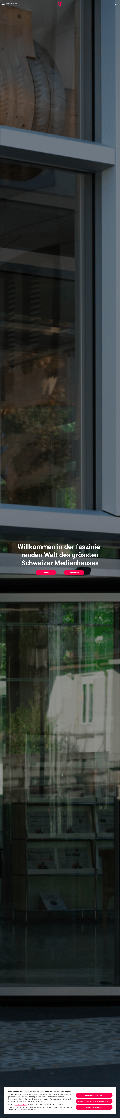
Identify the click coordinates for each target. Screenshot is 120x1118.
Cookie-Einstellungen (94, 1107)
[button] (116, 3)
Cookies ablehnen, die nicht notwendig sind (94, 1101)
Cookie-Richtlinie (21, 1104)
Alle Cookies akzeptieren (94, 1095)
